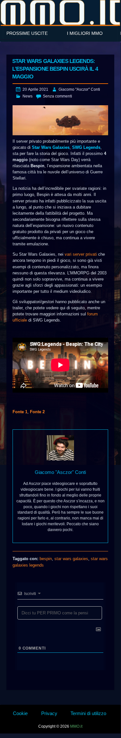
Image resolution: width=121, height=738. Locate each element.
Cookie (20, 713)
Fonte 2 (37, 411)
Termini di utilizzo (88, 713)
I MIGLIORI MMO (85, 33)
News (28, 96)
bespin (46, 558)
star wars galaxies (71, 558)
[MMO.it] (60, 12)
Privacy (49, 713)
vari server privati (81, 254)
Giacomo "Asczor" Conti (79, 89)
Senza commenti (57, 96)
